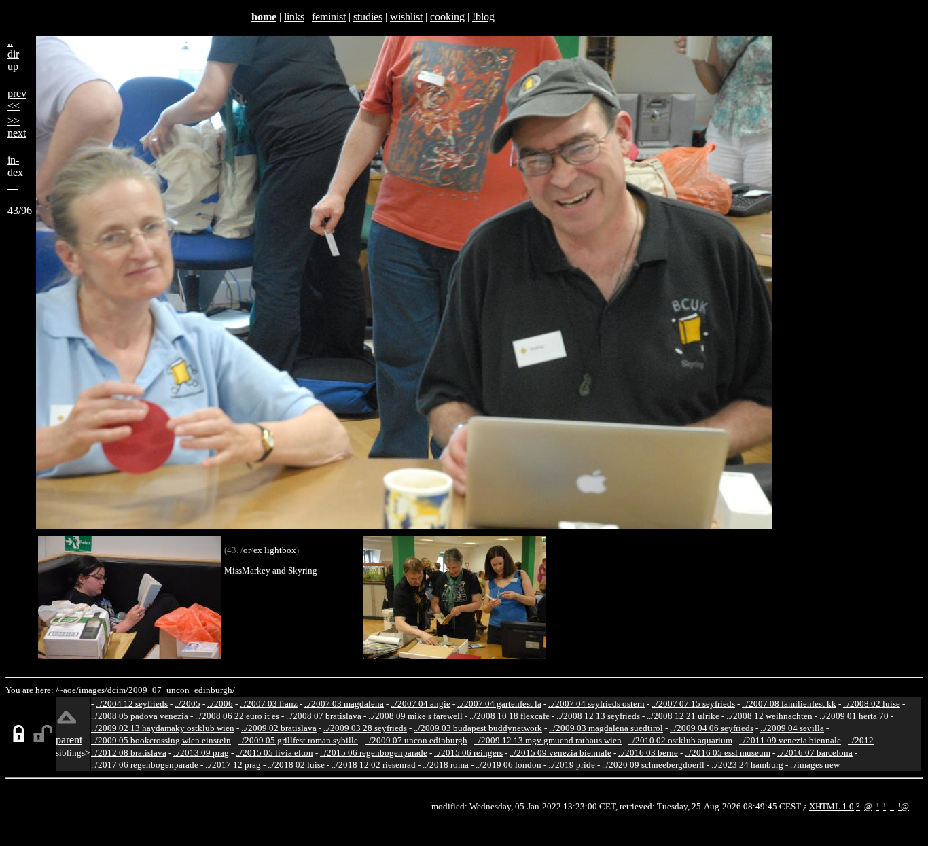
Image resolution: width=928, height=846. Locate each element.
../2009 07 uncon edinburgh (416, 740)
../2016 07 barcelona (815, 752)
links (294, 16)
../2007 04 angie (420, 704)
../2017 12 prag (233, 765)
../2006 (220, 704)
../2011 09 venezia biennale (790, 740)
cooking (447, 16)
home (263, 16)
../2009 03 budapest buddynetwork (478, 728)
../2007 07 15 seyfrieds (693, 704)
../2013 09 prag (201, 752)
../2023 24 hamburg (747, 765)
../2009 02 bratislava (279, 728)
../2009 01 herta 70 (854, 716)
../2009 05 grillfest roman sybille (298, 740)
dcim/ (117, 690)
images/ (93, 690)
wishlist (406, 16)
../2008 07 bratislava (323, 716)
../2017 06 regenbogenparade (144, 765)
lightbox (280, 550)
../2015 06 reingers (468, 752)
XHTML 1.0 (831, 806)
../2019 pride (571, 765)
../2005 (187, 704)
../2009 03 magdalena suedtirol (606, 728)
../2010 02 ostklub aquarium (680, 740)
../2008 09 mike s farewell (415, 716)
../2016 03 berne (648, 752)
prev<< (16, 99)
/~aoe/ (67, 690)
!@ (903, 806)
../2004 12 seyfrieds (132, 704)
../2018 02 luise (296, 765)
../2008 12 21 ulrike (683, 716)
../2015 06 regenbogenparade (373, 752)
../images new (815, 765)
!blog (483, 16)
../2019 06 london (508, 765)
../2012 (861, 740)
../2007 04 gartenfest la (499, 704)
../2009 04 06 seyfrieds (711, 728)
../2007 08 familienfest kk (789, 704)
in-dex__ (15, 172)
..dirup (13, 54)
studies (367, 16)
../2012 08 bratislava (128, 752)
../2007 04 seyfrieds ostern (596, 704)
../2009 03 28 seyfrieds (365, 728)
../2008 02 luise (871, 704)
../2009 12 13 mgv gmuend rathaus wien (548, 740)
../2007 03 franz (269, 704)
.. (892, 806)
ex (257, 550)
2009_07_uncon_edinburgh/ (181, 690)
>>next (16, 127)
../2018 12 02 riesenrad (374, 765)
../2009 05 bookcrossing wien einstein (161, 740)
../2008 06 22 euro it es (237, 716)
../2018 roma (446, 765)
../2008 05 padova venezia (139, 716)
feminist (329, 16)
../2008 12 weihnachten (769, 716)
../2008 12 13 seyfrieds (598, 716)
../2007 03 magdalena (344, 704)
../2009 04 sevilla (792, 728)
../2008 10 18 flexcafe (509, 716)
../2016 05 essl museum (727, 752)
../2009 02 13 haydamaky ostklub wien (162, 728)
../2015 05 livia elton (274, 752)
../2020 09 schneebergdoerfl (653, 765)
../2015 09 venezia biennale (560, 752)
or (247, 550)
